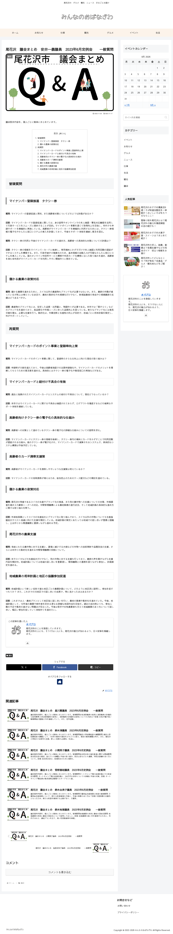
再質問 (40, 147)
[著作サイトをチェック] (27, 643)
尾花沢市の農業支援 (48, 166)
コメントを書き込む (59, 872)
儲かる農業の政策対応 (49, 144)
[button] (95, 667)
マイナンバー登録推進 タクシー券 (55, 141)
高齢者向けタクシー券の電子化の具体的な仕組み (60, 156)
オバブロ (31, 624)
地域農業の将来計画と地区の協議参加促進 (58, 169)
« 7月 (127, 104)
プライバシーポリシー (128, 912)
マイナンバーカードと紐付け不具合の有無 (58, 153)
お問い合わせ (123, 905)
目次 (56, 133)
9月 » (153, 104)
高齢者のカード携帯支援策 (51, 159)
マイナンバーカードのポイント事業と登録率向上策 (61, 150)
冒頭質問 (41, 138)
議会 (10, 655)
